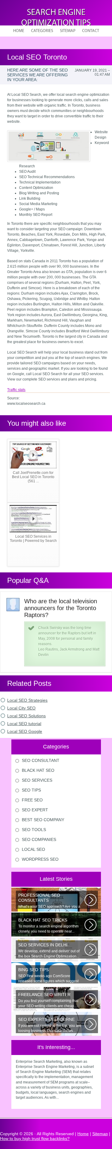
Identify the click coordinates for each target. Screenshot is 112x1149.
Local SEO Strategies (27, 700)
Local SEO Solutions (26, 715)
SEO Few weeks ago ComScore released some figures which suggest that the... (48, 975)
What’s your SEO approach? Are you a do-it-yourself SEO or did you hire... (49, 901)
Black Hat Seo (38, 770)
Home (18, 31)
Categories (42, 31)
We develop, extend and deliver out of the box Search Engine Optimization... (48, 950)
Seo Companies (39, 839)
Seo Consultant (40, 760)
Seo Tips (31, 790)
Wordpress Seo (40, 859)
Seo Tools (34, 829)
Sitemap (67, 31)
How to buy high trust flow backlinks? (35, 1138)
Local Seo (33, 849)
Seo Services (37, 780)
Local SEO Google (24, 731)
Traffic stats (16, 390)
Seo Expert (35, 809)
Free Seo (32, 800)
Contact (90, 31)
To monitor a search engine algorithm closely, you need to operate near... (48, 925)
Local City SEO (21, 708)
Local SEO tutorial (24, 723)
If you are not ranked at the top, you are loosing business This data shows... (49, 1025)
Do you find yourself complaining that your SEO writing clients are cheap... (48, 1000)
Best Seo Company (43, 819)
